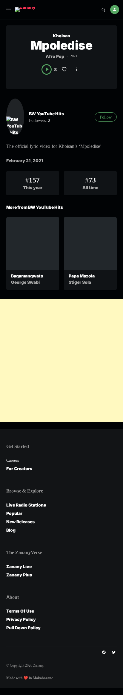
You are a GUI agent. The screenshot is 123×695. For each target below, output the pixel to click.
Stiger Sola (80, 282)
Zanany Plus (19, 574)
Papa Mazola (82, 275)
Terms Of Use (20, 610)
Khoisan (61, 35)
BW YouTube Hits (46, 113)
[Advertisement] (61, 360)
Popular (14, 513)
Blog (11, 530)
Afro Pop (55, 56)
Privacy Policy (21, 619)
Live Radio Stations (26, 504)
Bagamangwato (27, 275)
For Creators (19, 468)
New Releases (20, 521)
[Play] (46, 69)
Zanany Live (19, 566)
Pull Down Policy (23, 627)
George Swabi (25, 282)
